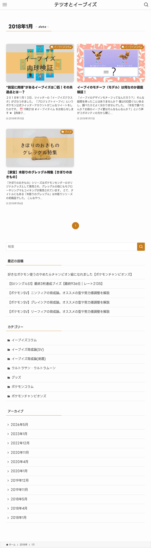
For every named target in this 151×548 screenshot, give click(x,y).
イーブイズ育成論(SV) (28, 349)
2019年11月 (19, 489)
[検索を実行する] (141, 247)
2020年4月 (19, 461)
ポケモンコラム (23, 386)
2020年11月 (20, 452)
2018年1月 (19, 517)
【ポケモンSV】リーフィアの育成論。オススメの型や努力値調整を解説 (59, 311)
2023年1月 (19, 433)
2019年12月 (20, 480)
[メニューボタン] (4, 4)
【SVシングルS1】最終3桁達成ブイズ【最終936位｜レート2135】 (56, 283)
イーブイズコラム (24, 340)
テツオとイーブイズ (75, 4)
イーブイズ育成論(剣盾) (29, 358)
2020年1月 (19, 471)
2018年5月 (19, 499)
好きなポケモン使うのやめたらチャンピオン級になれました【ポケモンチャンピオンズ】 (71, 274)
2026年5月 (19, 424)
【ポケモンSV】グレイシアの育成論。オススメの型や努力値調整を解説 (59, 302)
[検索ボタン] (146, 4)
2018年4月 (19, 508)
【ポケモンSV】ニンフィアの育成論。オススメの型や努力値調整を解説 (59, 293)
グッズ (16, 377)
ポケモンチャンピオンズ (29, 396)
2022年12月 (20, 443)
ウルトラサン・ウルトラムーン (34, 368)
